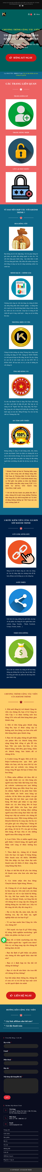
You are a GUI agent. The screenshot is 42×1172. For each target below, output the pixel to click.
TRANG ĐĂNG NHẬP (21, 132)
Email (6, 1051)
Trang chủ (7, 1130)
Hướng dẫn (7, 1148)
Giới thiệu (7, 1133)
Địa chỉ (7, 1068)
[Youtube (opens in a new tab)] (22, 6)
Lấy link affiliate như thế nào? (19, 1021)
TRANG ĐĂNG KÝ (21, 96)
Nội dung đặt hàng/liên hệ (13, 1077)
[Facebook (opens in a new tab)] (20, 6)
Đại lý (5, 1141)
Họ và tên (8, 1042)
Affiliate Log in (8, 1156)
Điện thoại (8, 1059)
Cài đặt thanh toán (14, 1026)
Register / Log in (9, 1159)
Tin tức (6, 1145)
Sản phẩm (7, 1137)
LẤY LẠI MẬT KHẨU (21, 169)
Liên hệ (6, 1152)
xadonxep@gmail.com (15, 1124)
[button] (21, 58)
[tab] (21, 1021)
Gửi (7, 1097)
